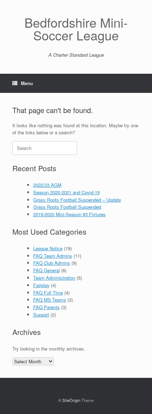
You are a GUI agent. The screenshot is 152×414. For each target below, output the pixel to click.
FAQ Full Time (48, 292)
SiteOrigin (71, 400)
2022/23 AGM (47, 184)
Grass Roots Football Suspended (67, 206)
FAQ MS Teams (49, 299)
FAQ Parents (46, 307)
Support (41, 314)
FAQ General (46, 270)
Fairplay (41, 285)
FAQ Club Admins (51, 262)
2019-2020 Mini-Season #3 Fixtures (69, 214)
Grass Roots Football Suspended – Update (77, 199)
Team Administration (54, 277)
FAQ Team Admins (52, 255)
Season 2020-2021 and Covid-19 (66, 192)
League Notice (48, 248)
